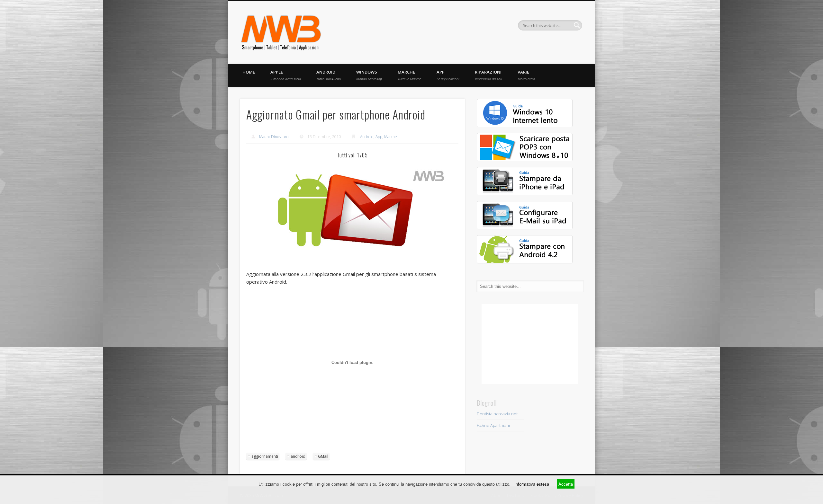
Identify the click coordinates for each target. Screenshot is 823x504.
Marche (409, 75)
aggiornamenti (264, 456)
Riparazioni (488, 75)
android (298, 456)
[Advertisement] (530, 344)
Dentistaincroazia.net (497, 414)
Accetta (565, 484)
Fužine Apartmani (493, 425)
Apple (285, 75)
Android (328, 75)
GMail (323, 456)
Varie (528, 75)
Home (248, 72)
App (448, 75)
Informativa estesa (531, 484)
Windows (369, 75)
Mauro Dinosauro (273, 136)
